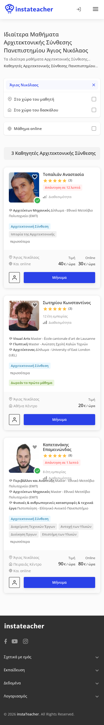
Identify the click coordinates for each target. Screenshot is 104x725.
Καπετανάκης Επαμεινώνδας (57, 447)
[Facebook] (5, 641)
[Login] (78, 9)
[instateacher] (29, 4)
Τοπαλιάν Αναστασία (63, 174)
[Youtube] (15, 642)
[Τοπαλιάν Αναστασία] (14, 277)
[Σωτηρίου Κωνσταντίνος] (14, 419)
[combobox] (52, 85)
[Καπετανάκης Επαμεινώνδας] (14, 582)
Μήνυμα (59, 277)
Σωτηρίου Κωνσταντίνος (67, 302)
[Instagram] (25, 640)
